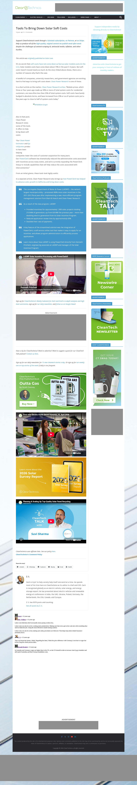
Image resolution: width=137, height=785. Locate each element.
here (53, 551)
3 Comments (29, 32)
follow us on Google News (65, 304)
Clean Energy (20, 17)
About (96, 17)
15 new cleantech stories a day (53, 362)
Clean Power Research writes (53, 87)
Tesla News (61, 17)
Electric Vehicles (36, 17)
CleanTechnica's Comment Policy (29, 554)
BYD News (51, 17)
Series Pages (85, 17)
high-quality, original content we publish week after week (58, 43)
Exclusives (72, 17)
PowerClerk (24, 158)
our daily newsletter (44, 304)
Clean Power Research (60, 81)
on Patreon (69, 40)
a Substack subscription (55, 40)
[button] (26, 17)
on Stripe (80, 40)
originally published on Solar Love (40, 58)
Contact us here (32, 354)
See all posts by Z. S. (34, 606)
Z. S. (24, 32)
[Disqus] (51, 636)
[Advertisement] (89, 7)
